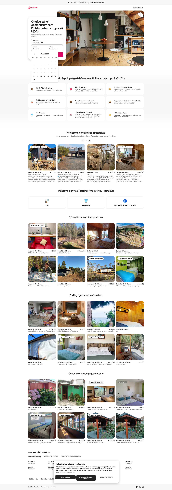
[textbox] (39, 49)
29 (52, 76)
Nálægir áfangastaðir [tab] (34, 456)
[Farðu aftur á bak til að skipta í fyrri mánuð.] (34, 54)
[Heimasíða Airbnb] (32, 7)
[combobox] (47, 42)
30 (55, 76)
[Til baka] (82, 140)
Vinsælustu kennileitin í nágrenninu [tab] (71, 456)
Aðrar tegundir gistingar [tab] (51, 456)
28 (48, 76)
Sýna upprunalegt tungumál (96, 2)
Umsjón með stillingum (106, 477)
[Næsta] (89, 140)
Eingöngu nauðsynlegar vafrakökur (86, 478)
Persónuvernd (45, 487)
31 (34, 80)
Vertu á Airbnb (138, 8)
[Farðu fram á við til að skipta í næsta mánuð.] (55, 54)
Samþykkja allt (65, 477)
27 (44, 76)
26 (41, 76)
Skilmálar (53, 487)
